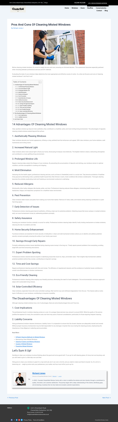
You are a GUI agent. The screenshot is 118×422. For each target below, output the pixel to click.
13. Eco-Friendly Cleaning (24, 109)
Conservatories (101, 8)
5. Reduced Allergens (22, 94)
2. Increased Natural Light (23, 88)
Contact (99, 10)
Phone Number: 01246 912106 (35, 412)
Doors (83, 8)
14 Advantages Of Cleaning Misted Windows (26, 84)
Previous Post (12, 397)
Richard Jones (38, 373)
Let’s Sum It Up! (18, 119)
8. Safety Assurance (22, 100)
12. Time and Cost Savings (24, 107)
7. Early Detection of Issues (24, 98)
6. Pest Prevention (21, 96)
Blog (106, 10)
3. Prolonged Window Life (23, 90)
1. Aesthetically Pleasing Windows (25, 86)
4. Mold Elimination (21, 92)
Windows (75, 8)
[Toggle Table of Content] (39, 82)
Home (67, 8)
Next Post (106, 397)
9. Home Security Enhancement (25, 101)
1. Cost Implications (22, 115)
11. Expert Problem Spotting (25, 105)
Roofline (90, 8)
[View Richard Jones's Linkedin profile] (29, 379)
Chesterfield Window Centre (101, 420)
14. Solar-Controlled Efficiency (25, 111)
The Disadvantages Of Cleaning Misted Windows (27, 113)
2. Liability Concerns (22, 117)
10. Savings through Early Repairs (26, 103)
